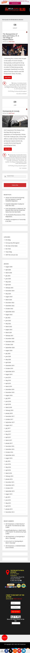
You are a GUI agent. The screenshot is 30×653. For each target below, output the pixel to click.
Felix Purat (11, 41)
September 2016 (10, 455)
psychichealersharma (11, 530)
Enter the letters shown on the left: (15, 620)
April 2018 (8, 404)
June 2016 (8, 464)
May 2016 (8, 467)
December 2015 (10, 482)
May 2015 (8, 503)
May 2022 (8, 323)
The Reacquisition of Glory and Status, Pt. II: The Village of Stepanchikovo (11, 36)
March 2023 (9, 299)
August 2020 (9, 350)
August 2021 (9, 329)
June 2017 (8, 431)
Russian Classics (20, 159)
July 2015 (8, 497)
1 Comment (23, 168)
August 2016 (9, 458)
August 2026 (9, 266)
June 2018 (8, 401)
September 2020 (10, 347)
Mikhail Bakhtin (12, 156)
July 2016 (8, 461)
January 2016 (9, 479)
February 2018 (9, 410)
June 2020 (8, 356)
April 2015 (8, 506)
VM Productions (22, 163)
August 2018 (9, 395)
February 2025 (9, 287)
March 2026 (9, 272)
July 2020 (8, 353)
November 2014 (10, 512)
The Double (21, 160)
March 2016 (9, 473)
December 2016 (10, 446)
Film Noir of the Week (11, 246)
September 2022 (10, 311)
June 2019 (8, 377)
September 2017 (10, 422)
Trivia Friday (9, 252)
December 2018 (10, 389)
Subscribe (15, 185)
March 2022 (9, 326)
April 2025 (8, 284)
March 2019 (9, 386)
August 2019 (9, 374)
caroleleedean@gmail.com (17, 582)
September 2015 (10, 491)
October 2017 (9, 419)
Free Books (20, 83)
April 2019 (8, 383)
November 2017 (10, 416)
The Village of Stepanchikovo (11, 87)
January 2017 (9, 443)
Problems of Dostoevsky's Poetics (15, 158)
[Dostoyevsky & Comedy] (15, 121)
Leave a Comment (22, 93)
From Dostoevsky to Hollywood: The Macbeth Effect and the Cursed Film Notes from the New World (16, 210)
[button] (15, 2)
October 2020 (9, 344)
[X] (11, 651)
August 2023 (9, 296)
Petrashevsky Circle (14, 86)
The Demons (15, 160)
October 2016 (9, 452)
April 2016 (8, 470)
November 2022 (10, 305)
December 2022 (10, 302)
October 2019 (9, 368)
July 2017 (8, 428)
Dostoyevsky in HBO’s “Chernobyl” (15, 537)
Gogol (17, 84)
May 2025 (8, 281)
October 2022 (9, 308)
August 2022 (9, 314)
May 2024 (8, 293)
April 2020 (8, 362)
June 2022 (8, 320)
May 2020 (8, 359)
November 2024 (10, 290)
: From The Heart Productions (17, 573)
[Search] (5, 176)
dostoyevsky (13, 154)
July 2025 (8, 275)
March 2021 (9, 332)
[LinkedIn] (24, 651)
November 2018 (10, 392)
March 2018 (9, 407)
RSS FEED (8, 249)
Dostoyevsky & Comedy (11, 111)
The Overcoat (23, 86)
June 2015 (8, 500)
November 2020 (10, 341)
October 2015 (9, 488)
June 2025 (8, 278)
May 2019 (8, 380)
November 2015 (10, 485)
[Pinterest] (19, 651)
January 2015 (9, 509)
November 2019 (10, 365)
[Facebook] (6, 651)
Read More (8, 77)
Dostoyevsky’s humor (21, 154)
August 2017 (9, 425)
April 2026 (8, 269)
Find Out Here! (15, 3)
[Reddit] (15, 651)
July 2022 (8, 317)
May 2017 (8, 434)
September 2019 (10, 371)
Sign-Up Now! (15, 611)
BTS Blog (12, 91)
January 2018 (9, 413)
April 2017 (8, 437)
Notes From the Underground (14, 157)
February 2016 (9, 476)
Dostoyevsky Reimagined (20, 91)
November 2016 (10, 449)
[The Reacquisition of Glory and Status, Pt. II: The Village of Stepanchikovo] (15, 50)
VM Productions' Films (21, 88)
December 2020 (10, 338)
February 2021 (9, 335)
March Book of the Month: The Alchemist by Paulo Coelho (15, 525)
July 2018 (8, 398)
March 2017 (9, 440)
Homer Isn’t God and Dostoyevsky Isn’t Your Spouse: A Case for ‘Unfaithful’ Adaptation (15, 199)
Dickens (15, 83)
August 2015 (9, 494)
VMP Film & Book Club (12, 255)
